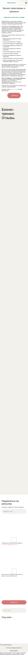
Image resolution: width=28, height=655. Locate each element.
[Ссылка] (3, 2)
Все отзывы (14, 89)
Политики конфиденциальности (9, 544)
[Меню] (26, 3)
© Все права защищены (6, 644)
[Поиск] (21, 3)
